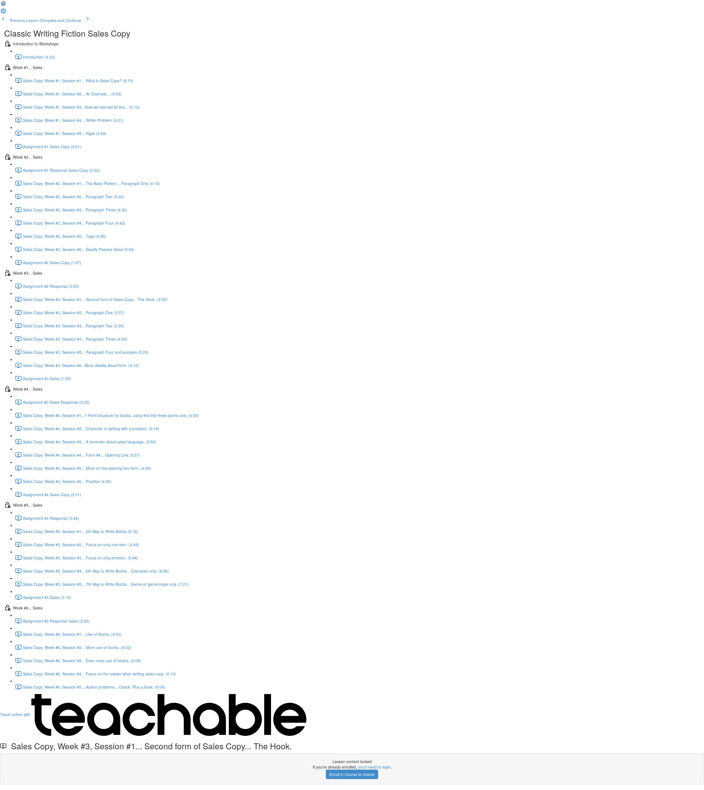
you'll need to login (374, 767)
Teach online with (15, 714)
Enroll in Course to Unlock (352, 774)
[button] (3, 5)
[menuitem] (3, 12)
